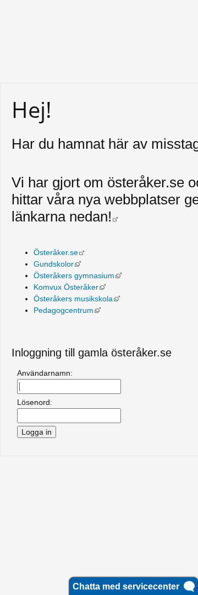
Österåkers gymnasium (78, 275)
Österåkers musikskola (77, 298)
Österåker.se (59, 252)
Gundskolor (57, 263)
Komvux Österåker (70, 287)
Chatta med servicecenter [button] (128, 586)
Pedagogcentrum (67, 310)
